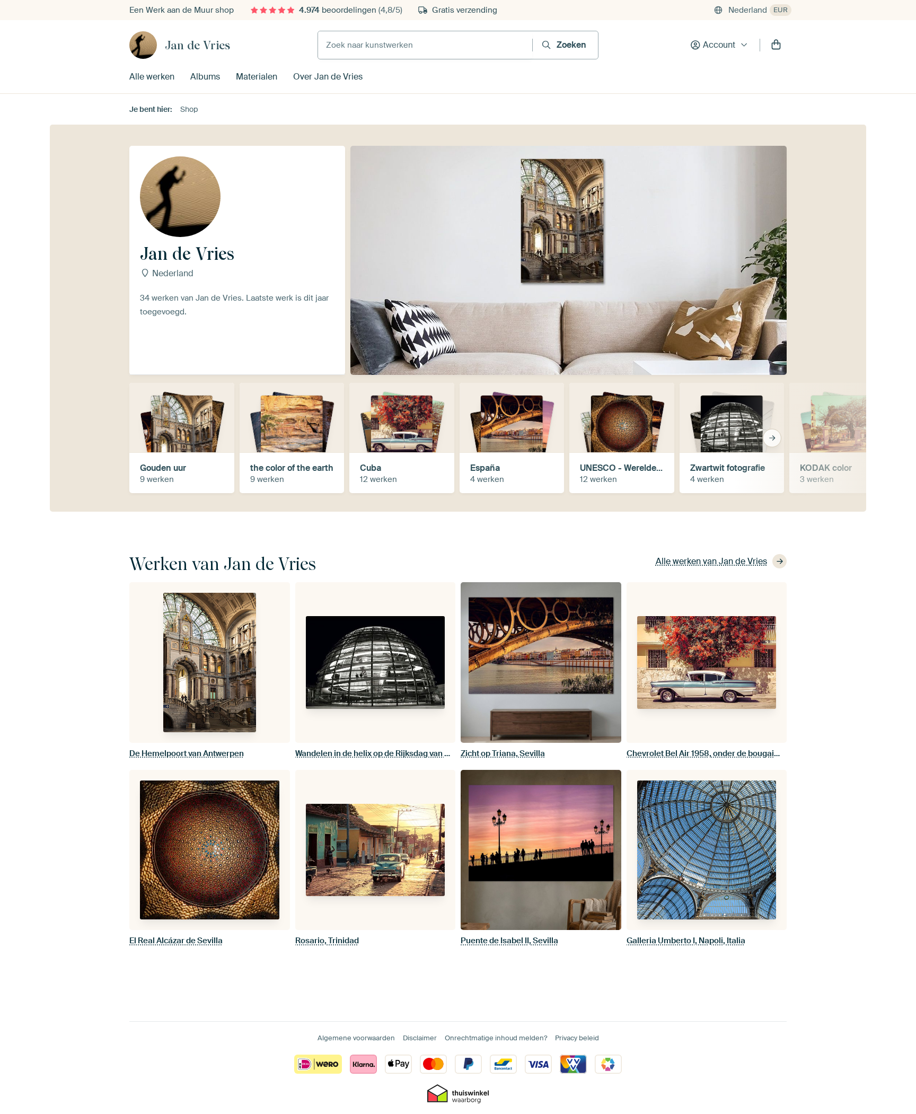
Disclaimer (420, 1037)
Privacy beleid (577, 1037)
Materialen (256, 76)
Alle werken (151, 76)
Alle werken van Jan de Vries (711, 561)
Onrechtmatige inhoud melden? (496, 1037)
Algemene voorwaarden (356, 1037)
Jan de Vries (197, 45)
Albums (205, 76)
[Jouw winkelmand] (776, 45)
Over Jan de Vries (328, 76)
